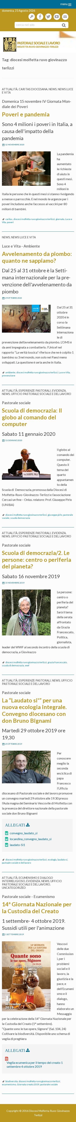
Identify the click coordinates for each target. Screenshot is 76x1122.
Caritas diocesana (33, 89)
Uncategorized (14, 887)
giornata (60, 219)
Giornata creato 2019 (28, 1084)
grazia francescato (57, 662)
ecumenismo (9, 1084)
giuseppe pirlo (55, 514)
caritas (8, 219)
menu (64, 4)
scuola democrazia (20, 517)
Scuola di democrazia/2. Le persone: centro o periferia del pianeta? (36, 559)
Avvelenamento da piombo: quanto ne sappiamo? (37, 257)
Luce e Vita (64, 372)
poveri (10, 222)
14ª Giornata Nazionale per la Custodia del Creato (37, 907)
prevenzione (8, 375)
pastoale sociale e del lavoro (16, 862)
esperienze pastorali (35, 390)
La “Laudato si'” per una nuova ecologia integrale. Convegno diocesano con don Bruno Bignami (34, 710)
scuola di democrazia (13, 665)
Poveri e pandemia (25, 114)
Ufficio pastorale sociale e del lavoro (41, 394)
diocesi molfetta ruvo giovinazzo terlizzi (34, 219)
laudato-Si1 (17, 845)
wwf (27, 665)
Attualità (10, 89)
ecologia (52, 859)
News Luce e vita (23, 237)
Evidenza (59, 390)
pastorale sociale (49, 1084)
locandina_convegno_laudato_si (30, 839)
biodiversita (11, 1081)
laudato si (62, 859)
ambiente (10, 372)
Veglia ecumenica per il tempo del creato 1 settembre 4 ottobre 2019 (35, 1064)
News (53, 89)
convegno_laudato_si (23, 833)
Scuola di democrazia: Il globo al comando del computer (32, 417)
